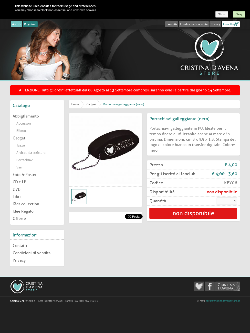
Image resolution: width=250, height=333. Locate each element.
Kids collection (26, 204)
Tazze (20, 145)
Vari (19, 167)
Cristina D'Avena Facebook (210, 286)
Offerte (19, 218)
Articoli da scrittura (30, 153)
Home (75, 104)
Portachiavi (24, 160)
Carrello (228, 24)
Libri (17, 196)
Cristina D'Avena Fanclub (199, 286)
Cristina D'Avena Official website (227, 286)
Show (222, 14)
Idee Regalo (23, 211)
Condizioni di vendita (194, 24)
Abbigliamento (26, 116)
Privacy (215, 24)
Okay (239, 14)
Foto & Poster (25, 174)
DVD (17, 189)
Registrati (30, 24)
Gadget (19, 138)
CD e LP (19, 182)
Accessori (23, 123)
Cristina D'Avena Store (209, 53)
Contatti (172, 24)
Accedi (16, 24)
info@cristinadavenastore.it (223, 301)
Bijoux (21, 131)
